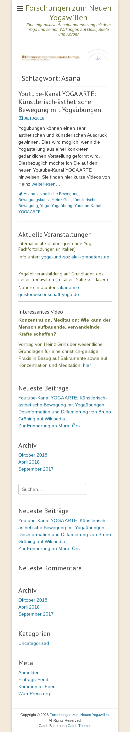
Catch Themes (80, 726)
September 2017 (36, 469)
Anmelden (29, 672)
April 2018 (29, 462)
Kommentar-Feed (37, 686)
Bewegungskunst (34, 200)
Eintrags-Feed (33, 679)
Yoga (44, 206)
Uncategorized (33, 643)
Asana (29, 194)
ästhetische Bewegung (58, 194)
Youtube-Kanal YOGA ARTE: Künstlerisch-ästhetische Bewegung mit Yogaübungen (59, 101)
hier (87, 365)
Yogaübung (61, 206)
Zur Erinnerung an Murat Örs (49, 425)
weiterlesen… (46, 184)
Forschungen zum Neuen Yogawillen (68, 13)
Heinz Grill (61, 200)
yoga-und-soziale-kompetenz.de (75, 256)
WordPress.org (34, 693)
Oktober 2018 (32, 455)
